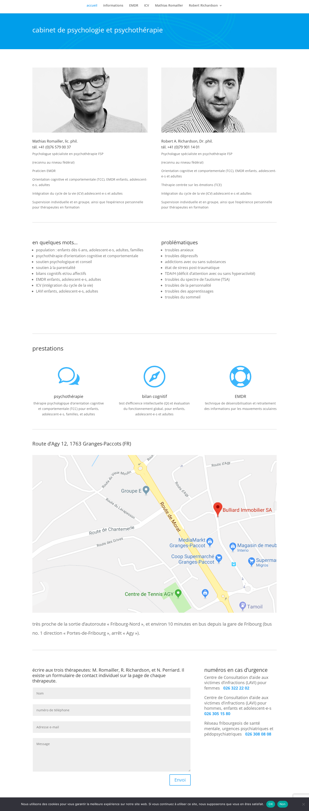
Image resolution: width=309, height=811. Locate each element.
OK (271, 804)
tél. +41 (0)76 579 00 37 (51, 147)
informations (113, 5)
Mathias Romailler (169, 5)
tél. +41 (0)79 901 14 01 (180, 147)
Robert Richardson (203, 5)
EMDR (133, 5)
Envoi (180, 780)
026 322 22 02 (236, 688)
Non (283, 804)
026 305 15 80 (217, 713)
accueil (92, 5)
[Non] (303, 804)
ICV (146, 5)
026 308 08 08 (257, 734)
